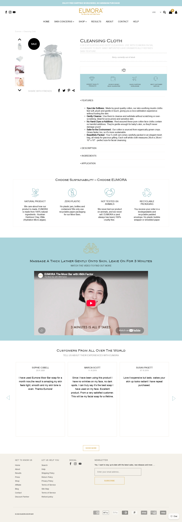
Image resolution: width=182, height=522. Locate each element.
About (109, 21)
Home (46, 21)
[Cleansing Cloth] (19, 48)
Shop (17, 481)
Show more (91, 448)
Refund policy (47, 497)
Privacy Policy (47, 481)
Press (17, 477)
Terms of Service (49, 485)
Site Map (45, 489)
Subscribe (109, 481)
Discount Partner (22, 497)
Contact (123, 21)
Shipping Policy (48, 473)
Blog (17, 489)
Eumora (18, 31)
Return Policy (47, 477)
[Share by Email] (73, 90)
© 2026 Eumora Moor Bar (24, 514)
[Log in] (174, 12)
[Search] (164, 12)
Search (45, 465)
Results (96, 21)
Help (136, 21)
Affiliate (18, 485)
